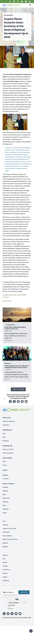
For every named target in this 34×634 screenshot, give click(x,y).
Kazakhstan (6, 532)
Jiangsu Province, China (9, 528)
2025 (4, 433)
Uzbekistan (6, 580)
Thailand (5, 573)
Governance (6, 425)
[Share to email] (26, 401)
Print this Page (18, 389)
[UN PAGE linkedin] (14, 1)
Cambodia (5, 502)
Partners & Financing (9, 421)
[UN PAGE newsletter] (25, 1)
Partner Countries (8, 483)
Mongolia (5, 546)
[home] (17, 411)
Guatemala (6, 509)
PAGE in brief (7, 418)
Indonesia (5, 525)
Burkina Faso (6, 498)
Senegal (5, 566)
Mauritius (5, 543)
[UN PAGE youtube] (21, 1)
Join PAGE (6, 478)
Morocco (5, 555)
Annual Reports (7, 430)
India (4, 521)
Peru (4, 559)
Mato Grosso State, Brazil (10, 539)
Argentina (5, 487)
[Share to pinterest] (18, 401)
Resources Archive (8, 449)
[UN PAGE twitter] (10, 1)
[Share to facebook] (14, 401)
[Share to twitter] (10, 401)
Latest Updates (7, 458)
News (4, 461)
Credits (5, 470)
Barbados (5, 491)
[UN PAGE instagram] (18, 1)
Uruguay (5, 577)
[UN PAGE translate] (29, 1)
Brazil (4, 494)
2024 (4, 437)
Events (5, 465)
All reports (6, 441)
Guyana (5, 512)
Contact (5, 475)
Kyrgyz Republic (7, 536)
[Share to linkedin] (22, 401)
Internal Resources (8, 453)
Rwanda (5, 562)
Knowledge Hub (7, 446)
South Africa (6, 569)
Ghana (4, 505)
